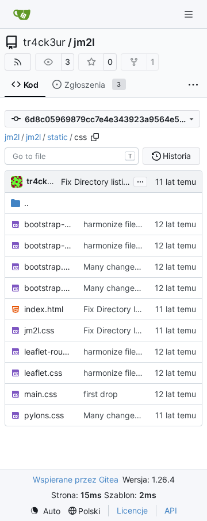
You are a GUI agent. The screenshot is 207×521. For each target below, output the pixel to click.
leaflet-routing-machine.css (48, 351)
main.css (40, 394)
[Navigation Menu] (189, 14)
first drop (100, 394)
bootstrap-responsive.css (48, 224)
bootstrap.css (48, 266)
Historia (177, 156)
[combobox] (72, 156)
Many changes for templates (137, 415)
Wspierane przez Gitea (75, 479)
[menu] (45, 511)
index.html (43, 309)
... (140, 180)
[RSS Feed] (18, 62)
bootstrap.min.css (48, 288)
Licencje (132, 510)
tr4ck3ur (44, 42)
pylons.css (44, 415)
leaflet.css (43, 373)
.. (26, 203)
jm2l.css (39, 330)
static (57, 137)
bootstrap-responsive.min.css (48, 245)
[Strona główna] (22, 14)
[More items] (193, 85)
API (170, 510)
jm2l (84, 42)
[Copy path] (95, 137)
